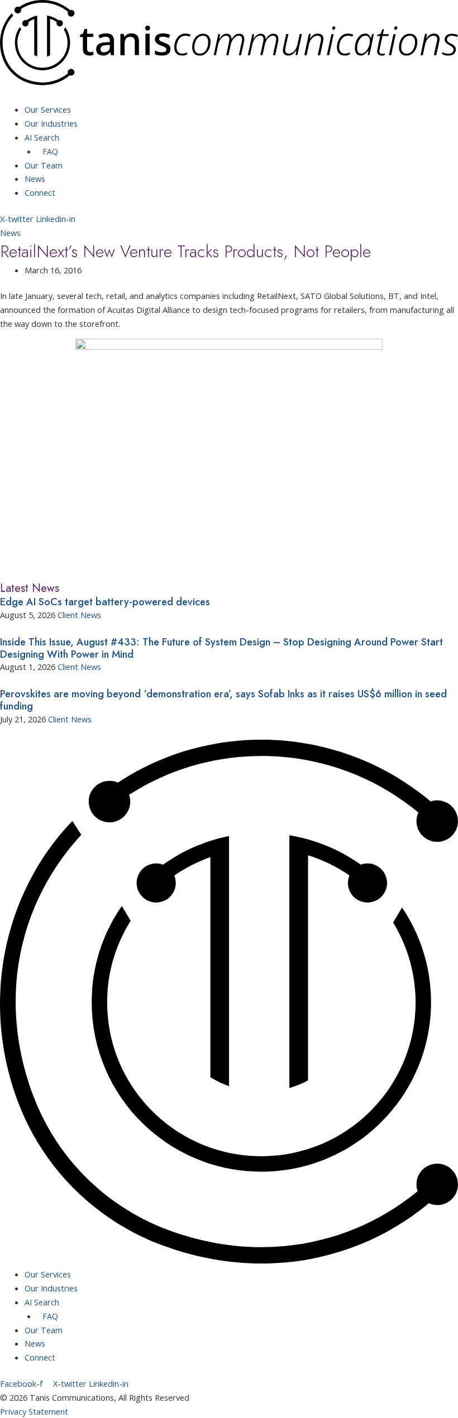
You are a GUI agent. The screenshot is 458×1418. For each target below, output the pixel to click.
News (35, 178)
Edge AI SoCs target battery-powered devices (105, 601)
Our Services (48, 109)
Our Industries (51, 123)
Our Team (44, 165)
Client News (79, 614)
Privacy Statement (34, 1411)
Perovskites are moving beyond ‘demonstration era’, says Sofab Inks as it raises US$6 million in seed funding (223, 699)
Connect (40, 192)
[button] (229, 96)
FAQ (50, 151)
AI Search (42, 137)
